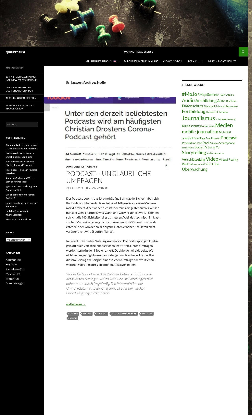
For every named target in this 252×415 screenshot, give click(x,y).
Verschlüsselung (193, 159)
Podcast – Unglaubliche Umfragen (108, 176)
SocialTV (201, 147)
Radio (207, 143)
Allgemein (11, 259)
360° (223, 94)
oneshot (187, 138)
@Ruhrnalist (15, 52)
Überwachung (195, 169)
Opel (196, 138)
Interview (222, 112)
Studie (73, 318)
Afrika (230, 94)
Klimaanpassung (226, 119)
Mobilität (225, 132)
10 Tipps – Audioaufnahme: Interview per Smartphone (21, 78)
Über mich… (193, 61)
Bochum (231, 101)
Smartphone (227, 143)
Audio (188, 100)
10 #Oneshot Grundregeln (21, 98)
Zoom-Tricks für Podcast (18, 219)
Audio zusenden (172, 61)
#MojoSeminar (208, 95)
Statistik (147, 313)
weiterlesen (76, 304)
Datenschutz (192, 106)
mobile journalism (200, 131)
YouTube (212, 164)
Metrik (87, 313)
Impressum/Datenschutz (222, 61)
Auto (221, 100)
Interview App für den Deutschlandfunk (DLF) (19, 89)
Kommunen (207, 126)
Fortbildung (193, 111)
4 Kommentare (98, 188)
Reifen (215, 143)
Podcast (91, 166)
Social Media (188, 147)
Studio (210, 153)
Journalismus (75, 166)
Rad (199, 143)
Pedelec (215, 138)
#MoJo (189, 94)
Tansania (218, 153)
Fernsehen (232, 106)
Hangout (211, 112)
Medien (73, 313)
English (9, 264)
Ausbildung (206, 100)
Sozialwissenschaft (124, 313)
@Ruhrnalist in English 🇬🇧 (101, 61)
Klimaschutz (191, 126)
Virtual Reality (228, 159)
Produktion (189, 143)
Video (212, 159)
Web (185, 164)
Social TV (214, 147)
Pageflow (205, 138)
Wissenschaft (197, 164)
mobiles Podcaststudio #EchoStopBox (19, 107)
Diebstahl (209, 106)
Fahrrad (220, 106)
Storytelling (194, 152)
